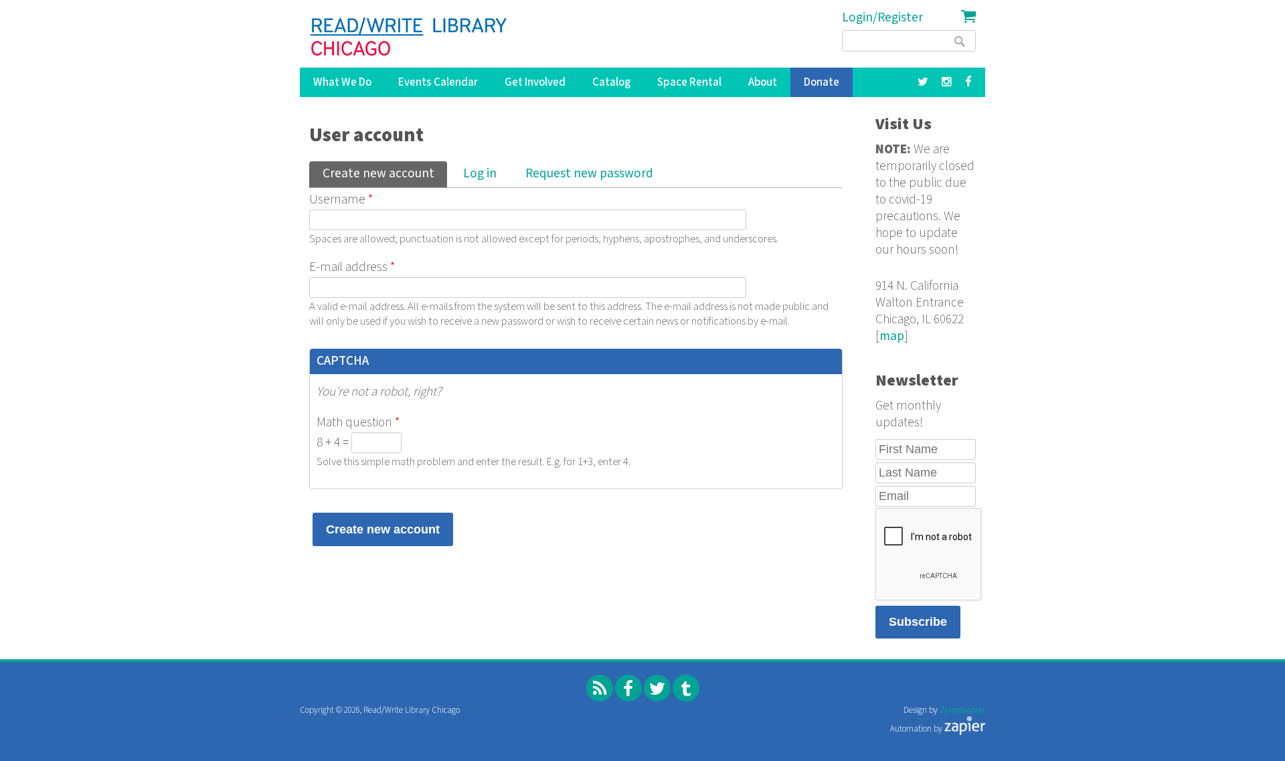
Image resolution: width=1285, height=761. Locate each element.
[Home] (409, 37)
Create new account (384, 173)
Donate (821, 82)
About (762, 82)
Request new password (589, 173)
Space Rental (689, 82)
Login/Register (882, 17)
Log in (480, 173)
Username (341, 199)
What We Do (342, 82)
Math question (358, 422)
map (891, 336)
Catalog (611, 82)
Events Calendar (438, 82)
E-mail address (352, 267)
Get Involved (535, 82)
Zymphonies (962, 710)
